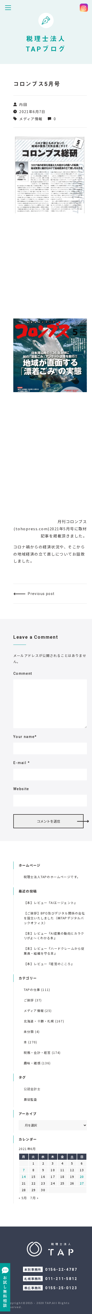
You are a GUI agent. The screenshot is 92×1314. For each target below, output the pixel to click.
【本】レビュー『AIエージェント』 (50, 902)
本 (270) (30, 1042)
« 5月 (23, 1198)
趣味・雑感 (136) (37, 1063)
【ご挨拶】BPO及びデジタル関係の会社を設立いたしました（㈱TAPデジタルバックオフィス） (54, 918)
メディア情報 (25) (38, 1010)
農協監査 (30, 1099)
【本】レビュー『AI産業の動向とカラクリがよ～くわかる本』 (54, 935)
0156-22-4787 (61, 1269)
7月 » (34, 1198)
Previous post (41, 594)
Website (21, 789)
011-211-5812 (61, 1279)
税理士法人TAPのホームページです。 (52, 877)
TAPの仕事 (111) (37, 989)
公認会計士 (32, 1089)
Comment (22, 673)
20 (82, 1176)
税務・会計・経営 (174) (42, 1052)
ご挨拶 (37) (33, 1000)
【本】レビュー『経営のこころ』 (49, 964)
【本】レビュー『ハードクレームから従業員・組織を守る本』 (54, 950)
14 (24, 1176)
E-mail (21, 763)
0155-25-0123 (61, 1288)
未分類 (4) (32, 1031)
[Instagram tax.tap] (83, 7)
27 (82, 1183)
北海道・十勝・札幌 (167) (44, 1021)
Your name (25, 737)
